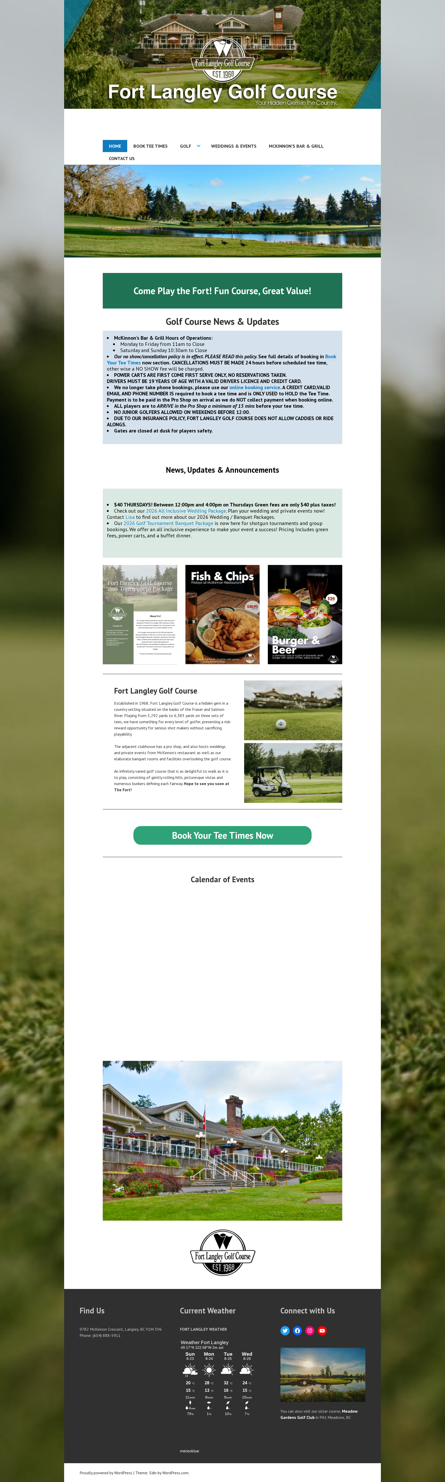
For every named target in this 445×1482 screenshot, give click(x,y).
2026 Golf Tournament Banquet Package (168, 523)
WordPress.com (175, 1472)
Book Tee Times (150, 146)
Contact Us (122, 158)
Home (115, 146)
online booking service (254, 387)
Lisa (130, 517)
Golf (185, 146)
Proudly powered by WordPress (106, 1472)
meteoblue (189, 1450)
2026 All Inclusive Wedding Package (186, 510)
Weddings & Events (233, 146)
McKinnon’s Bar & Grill (296, 146)
